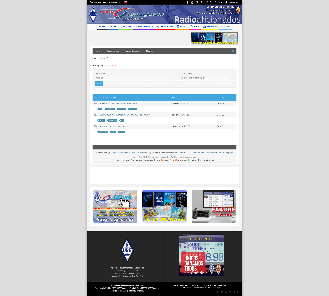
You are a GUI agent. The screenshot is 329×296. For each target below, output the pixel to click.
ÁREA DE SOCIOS (166, 26)
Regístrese (97, 2)
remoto (122, 131)
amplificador (110, 109)
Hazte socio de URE (113, 2)
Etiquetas (229, 153)
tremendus (122, 109)
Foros (98, 51)
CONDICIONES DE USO (182, 285)
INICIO (104, 26)
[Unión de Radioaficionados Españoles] (164, 14)
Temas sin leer (113, 51)
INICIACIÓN (127, 26)
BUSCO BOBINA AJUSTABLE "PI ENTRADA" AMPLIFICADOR (125, 115)
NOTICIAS (183, 26)
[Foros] (95, 58)
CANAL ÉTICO (217, 287)
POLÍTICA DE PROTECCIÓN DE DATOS (196, 287)
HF (113, 131)
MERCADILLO (212, 26)
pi (122, 120)
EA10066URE (181, 153)
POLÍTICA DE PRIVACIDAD (201, 285)
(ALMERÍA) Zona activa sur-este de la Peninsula (129, 153)
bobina (101, 120)
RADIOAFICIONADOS (145, 26)
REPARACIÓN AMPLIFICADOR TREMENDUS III (120, 103)
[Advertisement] (138, 38)
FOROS (196, 26)
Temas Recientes (132, 51)
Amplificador (103, 131)
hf (100, 109)
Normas (149, 51)
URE (114, 26)
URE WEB (226, 26)
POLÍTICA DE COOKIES (221, 285)
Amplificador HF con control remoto (115, 126)
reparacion (133, 109)
